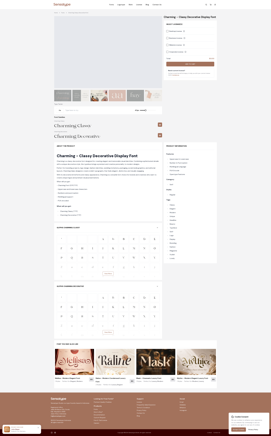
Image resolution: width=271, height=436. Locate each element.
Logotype (121, 5)
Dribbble (183, 405)
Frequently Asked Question (146, 405)
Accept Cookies (238, 429)
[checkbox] (167, 31)
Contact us (175, 75)
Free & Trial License (100, 420)
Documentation (99, 415)
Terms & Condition (143, 408)
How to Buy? (98, 412)
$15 (91, 379)
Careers (96, 423)
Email (181, 402)
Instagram (183, 410)
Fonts (111, 5)
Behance (183, 408)
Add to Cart (190, 64)
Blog (147, 5)
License (139, 5)
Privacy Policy (141, 410)
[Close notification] (38, 427)
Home (56, 13)
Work (131, 5)
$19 (132, 381)
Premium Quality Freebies (103, 402)
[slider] (145, 110)
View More (108, 274)
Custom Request (100, 417)
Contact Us (157, 5)
